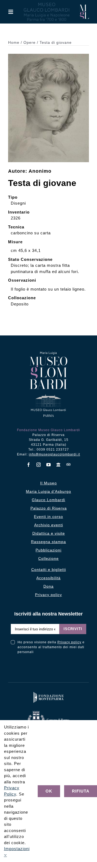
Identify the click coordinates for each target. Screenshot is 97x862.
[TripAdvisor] (68, 464)
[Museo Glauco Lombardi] (84, 6)
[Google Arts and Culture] (58, 464)
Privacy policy (69, 642)
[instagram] (38, 464)
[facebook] (28, 464)
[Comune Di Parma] (48, 712)
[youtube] (48, 464)
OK (49, 791)
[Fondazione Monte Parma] (48, 693)
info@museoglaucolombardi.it (54, 454)
